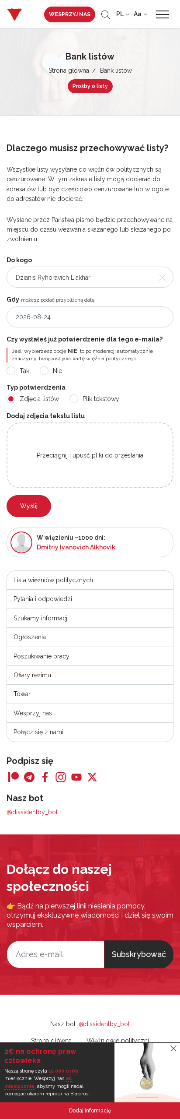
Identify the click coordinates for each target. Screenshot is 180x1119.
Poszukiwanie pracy (41, 656)
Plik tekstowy (101, 398)
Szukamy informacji (41, 618)
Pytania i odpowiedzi (43, 598)
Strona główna (68, 70)
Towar (22, 693)
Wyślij (29, 506)
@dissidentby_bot (32, 812)
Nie (57, 370)
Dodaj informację (90, 1111)
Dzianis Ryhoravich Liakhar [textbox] (53, 277)
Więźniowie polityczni (118, 1040)
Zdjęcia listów (39, 398)
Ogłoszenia (30, 636)
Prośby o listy (90, 86)
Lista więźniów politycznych (53, 580)
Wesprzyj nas (69, 14)
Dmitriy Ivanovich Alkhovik (76, 547)
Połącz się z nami (38, 731)
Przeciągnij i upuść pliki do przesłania (90, 455)
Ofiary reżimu (32, 675)
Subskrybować (139, 954)
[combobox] (90, 277)
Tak (24, 370)
